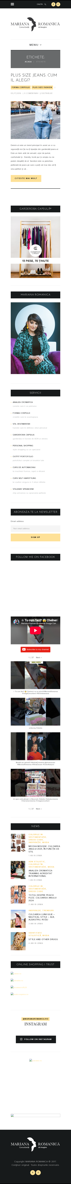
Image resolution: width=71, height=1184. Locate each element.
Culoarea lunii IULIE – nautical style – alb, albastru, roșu (42, 917)
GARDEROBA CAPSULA (23, 434)
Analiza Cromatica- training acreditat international (41, 873)
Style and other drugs (43, 939)
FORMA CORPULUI (21, 413)
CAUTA (40, 4)
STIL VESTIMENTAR (21, 424)
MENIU (33, 45)
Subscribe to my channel (38, 649)
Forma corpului (21, 87)
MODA (45, 842)
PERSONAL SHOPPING (23, 445)
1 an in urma (35, 855)
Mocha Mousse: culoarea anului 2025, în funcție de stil (44, 849)
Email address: (17, 521)
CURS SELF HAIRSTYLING (24, 478)
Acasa (28, 62)
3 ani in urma (36, 923)
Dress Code (36, 839)
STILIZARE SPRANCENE (23, 489)
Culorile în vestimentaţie (37, 836)
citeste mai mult (26, 178)
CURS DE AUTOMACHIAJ (24, 467)
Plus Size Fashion (42, 87)
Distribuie (47, 93)
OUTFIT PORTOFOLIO (23, 456)
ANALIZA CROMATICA (23, 402)
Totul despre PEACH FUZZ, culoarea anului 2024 (42, 898)
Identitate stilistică (35, 934)
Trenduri (48, 910)
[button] (38, 658)
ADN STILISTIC (37, 861)
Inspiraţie (35, 842)
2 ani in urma (36, 904)
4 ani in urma (36, 943)
